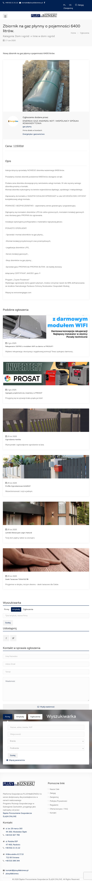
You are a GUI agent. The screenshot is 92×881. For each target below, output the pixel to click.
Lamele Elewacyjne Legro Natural (18, 533)
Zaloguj (53, 793)
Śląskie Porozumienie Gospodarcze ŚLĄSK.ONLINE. (41, 879)
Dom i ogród (22, 36)
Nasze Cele (54, 789)
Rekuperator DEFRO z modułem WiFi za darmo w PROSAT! (29, 346)
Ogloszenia (84, 33)
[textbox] (46, 741)
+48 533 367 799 (12, 835)
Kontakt (53, 813)
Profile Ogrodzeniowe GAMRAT (18, 486)
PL (64, 5)
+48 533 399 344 (12, 861)
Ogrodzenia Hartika (13, 440)
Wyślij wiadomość (47, 707)
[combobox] (46, 741)
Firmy (6, 609)
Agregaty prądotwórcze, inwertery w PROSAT (23, 393)
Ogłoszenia (28, 609)
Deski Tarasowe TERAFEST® (16, 579)
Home (73, 33)
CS (70, 5)
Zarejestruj (54, 797)
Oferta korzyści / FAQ (59, 809)
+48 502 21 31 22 (11, 3)
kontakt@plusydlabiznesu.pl (32, 3)
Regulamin (54, 805)
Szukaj (8, 623)
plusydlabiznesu (12, 874)
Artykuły (16, 609)
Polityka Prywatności (58, 801)
